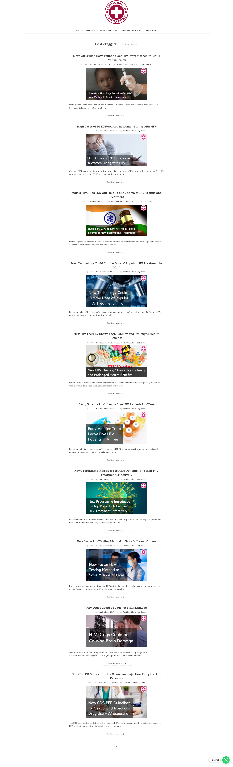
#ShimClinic (95, 64)
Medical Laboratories (131, 30)
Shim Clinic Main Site (85, 30)
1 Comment (147, 64)
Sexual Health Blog (108, 30)
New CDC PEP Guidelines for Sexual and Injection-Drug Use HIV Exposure (116, 676)
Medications (151, 30)
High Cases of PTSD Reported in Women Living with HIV (116, 127)
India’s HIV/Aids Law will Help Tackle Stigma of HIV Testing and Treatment (116, 195)
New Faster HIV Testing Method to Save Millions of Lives (116, 541)
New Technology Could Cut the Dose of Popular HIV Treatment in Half (116, 266)
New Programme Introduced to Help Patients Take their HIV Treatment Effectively (116, 473)
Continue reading (117, 115)
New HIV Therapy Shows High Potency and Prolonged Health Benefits (116, 336)
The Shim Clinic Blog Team (127, 64)
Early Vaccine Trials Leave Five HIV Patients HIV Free (116, 404)
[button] (226, 760)
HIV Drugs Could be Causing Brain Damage (116, 608)
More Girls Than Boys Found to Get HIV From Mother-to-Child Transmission (116, 58)
